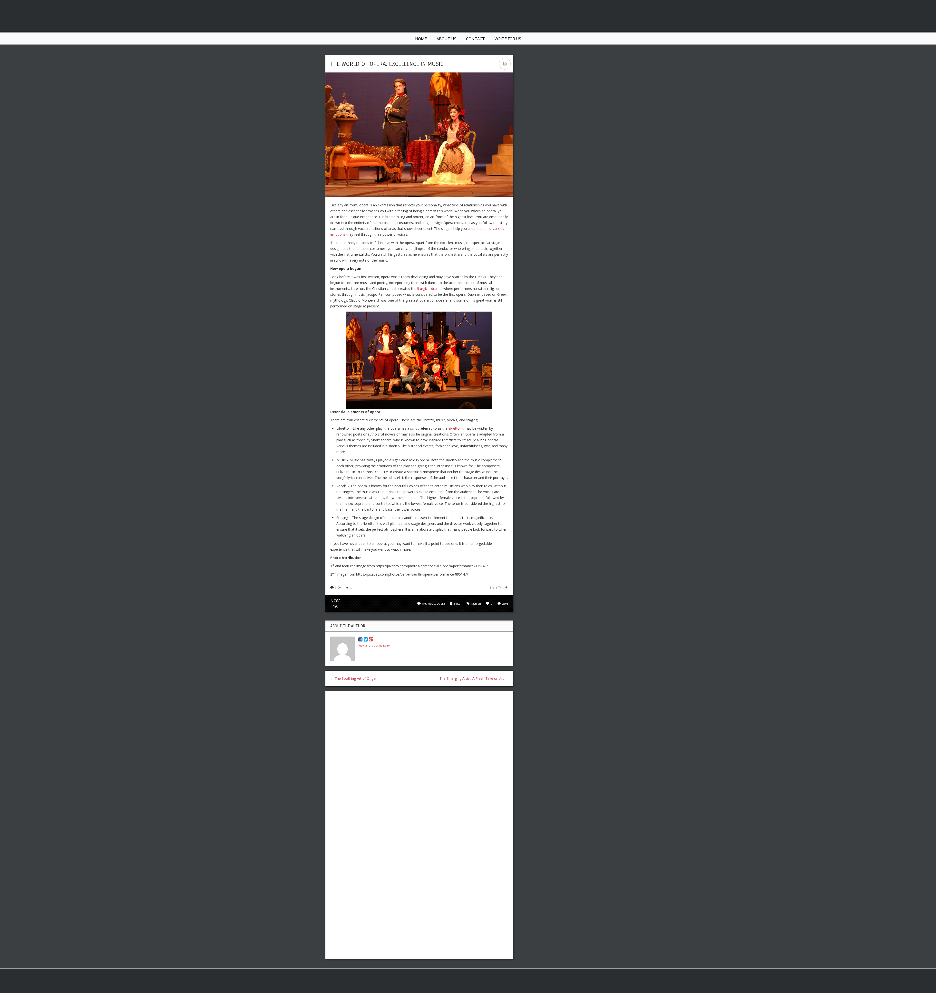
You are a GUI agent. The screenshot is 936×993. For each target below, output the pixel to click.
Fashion (476, 603)
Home (421, 38)
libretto (454, 428)
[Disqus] (419, 758)
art (424, 603)
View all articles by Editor (374, 645)
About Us (446, 38)
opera (441, 603)
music (431, 603)
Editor (458, 603)
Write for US (508, 38)
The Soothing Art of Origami (354, 678)
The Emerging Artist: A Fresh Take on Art (473, 678)
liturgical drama (429, 288)
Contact (475, 38)
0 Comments (343, 587)
